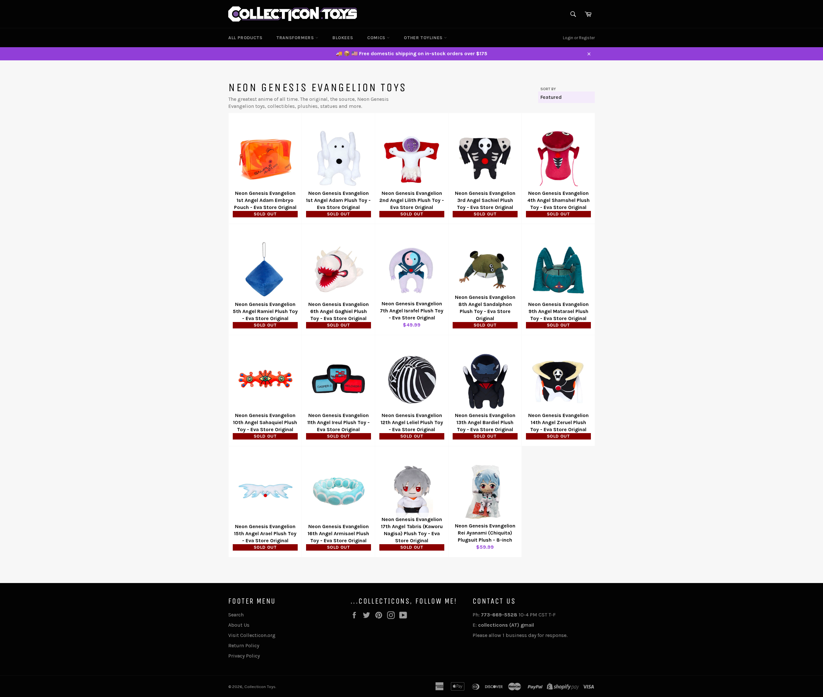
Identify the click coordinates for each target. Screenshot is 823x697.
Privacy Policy (244, 656)
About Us (238, 625)
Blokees (342, 37)
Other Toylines (424, 37)
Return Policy (243, 645)
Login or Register (579, 37)
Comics (377, 37)
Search (236, 615)
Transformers (295, 37)
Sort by (548, 89)
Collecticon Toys (260, 686)
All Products (245, 37)
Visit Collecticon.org (252, 635)
